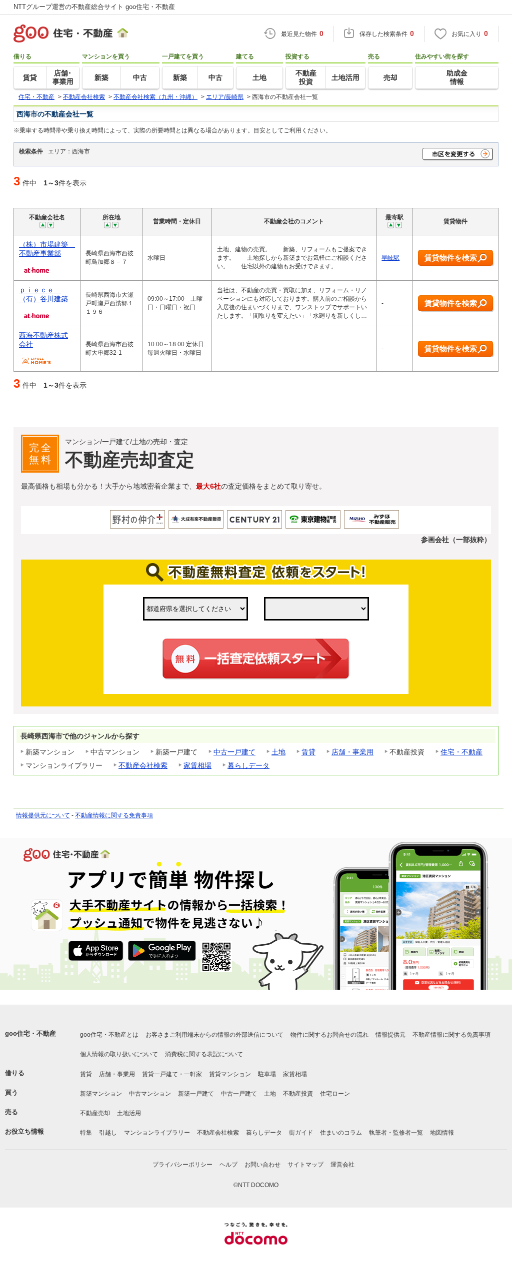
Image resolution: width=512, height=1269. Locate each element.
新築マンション (101, 1093)
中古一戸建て (235, 752)
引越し (108, 1132)
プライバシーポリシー (182, 1164)
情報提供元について (43, 815)
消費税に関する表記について (204, 1054)
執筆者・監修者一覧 (396, 1132)
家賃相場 (198, 765)
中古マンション (150, 1093)
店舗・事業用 (353, 752)
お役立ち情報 (24, 1131)
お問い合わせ (262, 1164)
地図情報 (442, 1132)
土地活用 (129, 1113)
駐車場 (267, 1074)
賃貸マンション (230, 1074)
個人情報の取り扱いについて (119, 1054)
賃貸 (309, 752)
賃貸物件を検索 (450, 257)
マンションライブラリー (157, 1132)
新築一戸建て (196, 1093)
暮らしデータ (249, 765)
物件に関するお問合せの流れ (329, 1034)
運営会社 (342, 1164)
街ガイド (301, 1132)
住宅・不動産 (461, 752)
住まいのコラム (341, 1132)
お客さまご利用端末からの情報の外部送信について (215, 1034)
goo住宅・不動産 (30, 1033)
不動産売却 (95, 1113)
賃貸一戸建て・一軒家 (172, 1074)
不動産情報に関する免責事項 (114, 815)
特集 (86, 1132)
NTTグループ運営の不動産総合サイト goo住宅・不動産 (94, 6)
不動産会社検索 (143, 765)
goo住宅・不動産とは (109, 1034)
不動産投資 (298, 1093)
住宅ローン (335, 1093)
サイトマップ (306, 1164)
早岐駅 (391, 257)
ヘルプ (229, 1164)
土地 (279, 752)
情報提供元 (391, 1034)
